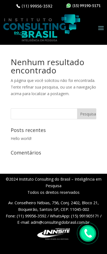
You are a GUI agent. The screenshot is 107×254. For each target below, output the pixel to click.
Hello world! (21, 138)
